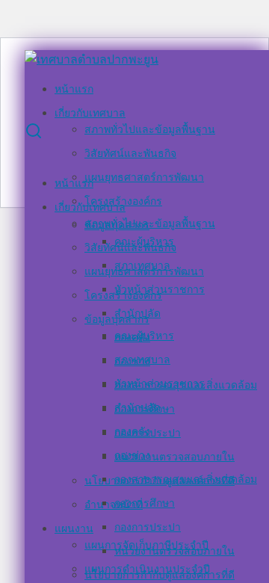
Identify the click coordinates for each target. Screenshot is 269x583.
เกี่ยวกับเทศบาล (90, 112)
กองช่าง (132, 454)
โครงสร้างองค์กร (123, 295)
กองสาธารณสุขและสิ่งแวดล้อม (185, 478)
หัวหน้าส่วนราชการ (159, 383)
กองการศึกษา (144, 502)
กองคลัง (132, 431)
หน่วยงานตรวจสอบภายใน (174, 456)
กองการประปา (147, 526)
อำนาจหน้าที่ (113, 504)
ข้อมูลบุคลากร (116, 318)
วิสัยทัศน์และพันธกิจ (130, 152)
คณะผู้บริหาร (144, 335)
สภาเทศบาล (142, 359)
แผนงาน (74, 528)
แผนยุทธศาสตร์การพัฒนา (144, 176)
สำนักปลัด (137, 407)
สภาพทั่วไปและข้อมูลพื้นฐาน (149, 129)
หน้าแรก (74, 88)
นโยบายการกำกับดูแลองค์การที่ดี (159, 574)
